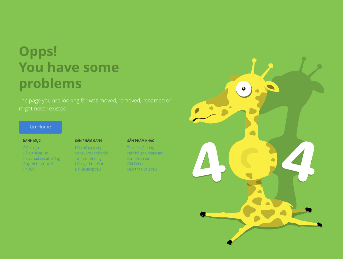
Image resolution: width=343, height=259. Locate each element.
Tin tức (28, 169)
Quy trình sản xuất (38, 163)
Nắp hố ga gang (88, 147)
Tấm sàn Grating (88, 158)
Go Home (40, 126)
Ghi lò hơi (135, 163)
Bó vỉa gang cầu (88, 169)
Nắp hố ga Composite (145, 153)
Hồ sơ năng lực (35, 153)
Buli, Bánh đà (138, 158)
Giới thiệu (31, 147)
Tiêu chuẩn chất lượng (41, 158)
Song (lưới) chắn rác (91, 153)
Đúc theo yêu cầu (142, 169)
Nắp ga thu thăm (89, 163)
